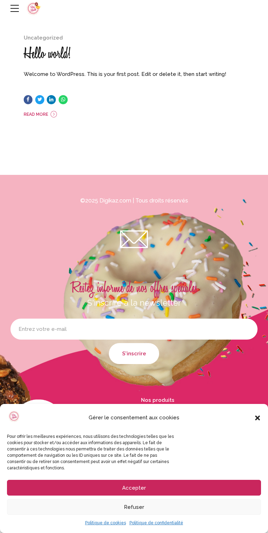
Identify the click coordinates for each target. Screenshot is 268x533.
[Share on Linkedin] (51, 99)
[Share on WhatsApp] (63, 99)
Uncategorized (43, 38)
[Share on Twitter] (39, 99)
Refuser (134, 507)
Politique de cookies (105, 522)
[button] (257, 417)
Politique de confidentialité (156, 522)
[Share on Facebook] (28, 99)
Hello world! (47, 54)
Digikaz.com (115, 200)
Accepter (134, 488)
